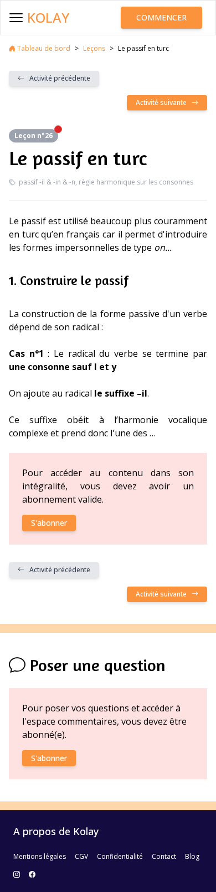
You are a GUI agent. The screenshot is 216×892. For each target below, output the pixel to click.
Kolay (48, 18)
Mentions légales (39, 856)
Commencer (161, 17)
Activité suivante (164, 102)
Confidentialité (120, 856)
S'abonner (49, 523)
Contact (164, 856)
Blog (192, 856)
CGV (81, 856)
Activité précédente (57, 78)
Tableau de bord (43, 48)
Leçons (94, 48)
